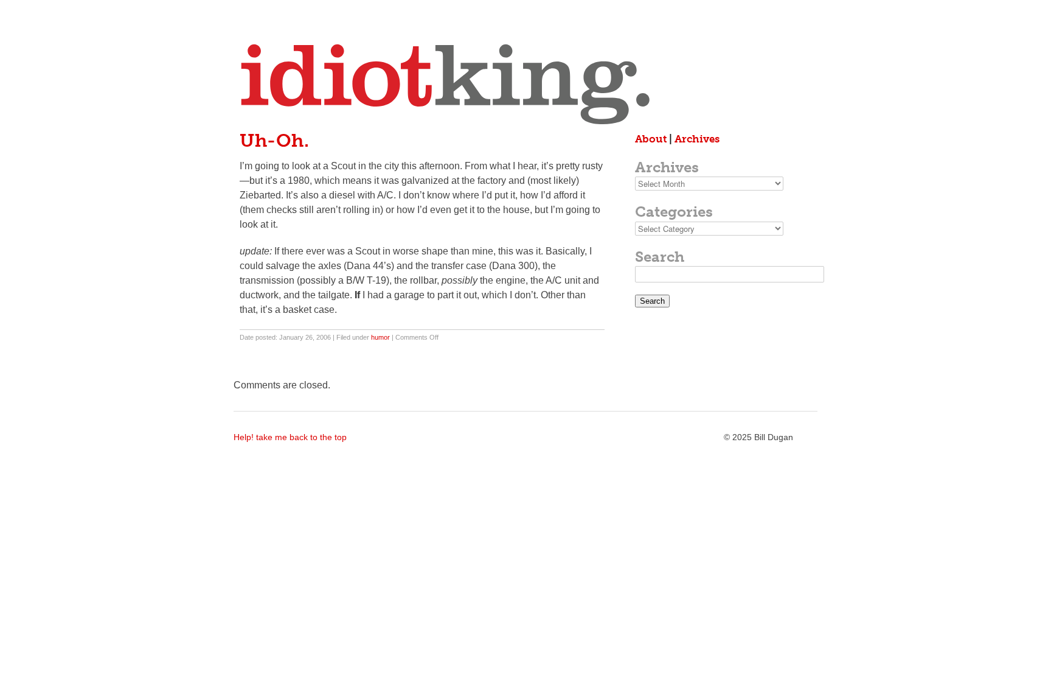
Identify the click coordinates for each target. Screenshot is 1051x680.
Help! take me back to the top (290, 437)
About (651, 139)
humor (380, 337)
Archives (697, 139)
